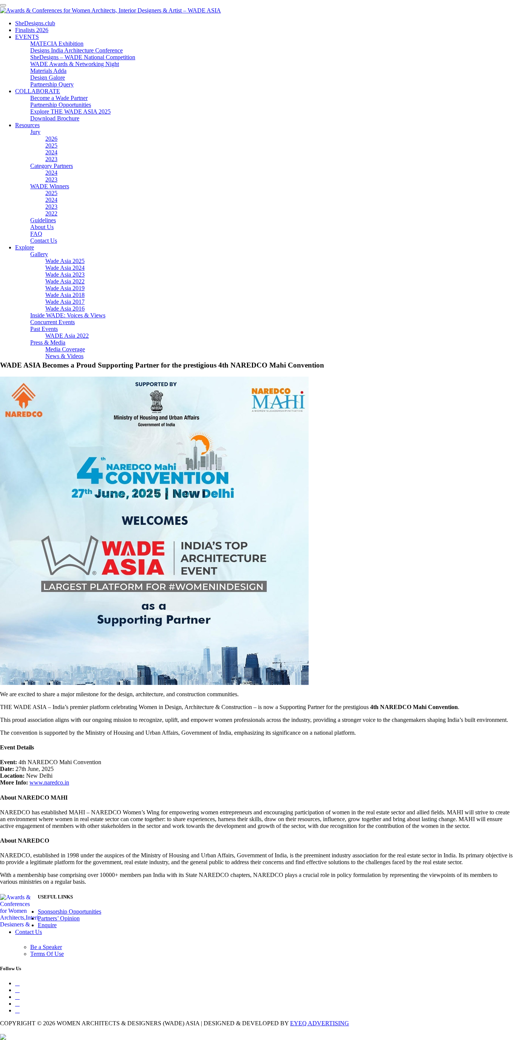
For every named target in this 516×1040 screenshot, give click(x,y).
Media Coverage (65, 349)
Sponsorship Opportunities (69, 911)
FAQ (36, 234)
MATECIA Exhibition (56, 43)
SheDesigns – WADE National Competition (82, 57)
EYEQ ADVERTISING (319, 1023)
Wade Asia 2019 (65, 288)
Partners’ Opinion (59, 918)
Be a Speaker (46, 947)
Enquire (47, 925)
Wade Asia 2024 (65, 268)
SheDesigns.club (35, 23)
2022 (51, 213)
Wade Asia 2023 (65, 274)
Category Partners (51, 166)
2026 (51, 138)
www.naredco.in (49, 782)
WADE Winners (49, 186)
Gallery (39, 254)
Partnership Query (52, 84)
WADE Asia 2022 (67, 335)
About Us (42, 227)
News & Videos (64, 356)
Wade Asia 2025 (65, 261)
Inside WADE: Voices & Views (67, 315)
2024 (51, 152)
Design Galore (47, 77)
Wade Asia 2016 (65, 308)
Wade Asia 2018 (65, 295)
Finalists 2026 (31, 30)
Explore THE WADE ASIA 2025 (70, 111)
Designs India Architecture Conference (76, 50)
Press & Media (47, 342)
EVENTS (27, 37)
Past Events (44, 329)
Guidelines (43, 220)
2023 (51, 159)
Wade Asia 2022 (65, 281)
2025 (51, 145)
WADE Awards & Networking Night (74, 64)
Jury (35, 132)
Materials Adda (48, 71)
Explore (24, 247)
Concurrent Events (52, 322)
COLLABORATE (37, 91)
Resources (27, 125)
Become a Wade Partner (59, 98)
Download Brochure (54, 118)
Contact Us (43, 240)
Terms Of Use (47, 954)
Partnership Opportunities (60, 105)
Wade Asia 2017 (65, 301)
